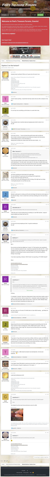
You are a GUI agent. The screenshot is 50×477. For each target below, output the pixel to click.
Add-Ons (27, 474)
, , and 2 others (22, 129)
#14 (48, 322)
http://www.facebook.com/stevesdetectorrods (19, 264)
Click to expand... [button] (30, 290)
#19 (48, 394)
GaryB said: (14, 435)
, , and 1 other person (22, 303)
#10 (48, 221)
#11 (48, 234)
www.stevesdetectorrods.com (16, 263)
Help (30, 472)
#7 (48, 172)
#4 (48, 120)
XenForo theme (39, 474)
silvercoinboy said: (16, 207)
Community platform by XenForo (14, 474)
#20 (48, 432)
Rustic (24, 470)
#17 (48, 361)
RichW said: (14, 237)
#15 (48, 336)
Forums (4, 14)
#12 (48, 276)
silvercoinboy (5, 67)
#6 (48, 148)
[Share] (46, 72)
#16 (48, 349)
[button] (8, 15)
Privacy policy (26, 472)
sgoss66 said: (15, 279)
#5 (48, 133)
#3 (48, 108)
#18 (48, 373)
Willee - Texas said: (16, 151)
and (17, 368)
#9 (48, 204)
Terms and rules (19, 472)
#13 (48, 308)
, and (20, 103)
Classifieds (24, 14)
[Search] (48, 14)
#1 (48, 72)
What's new (14, 14)
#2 (48, 96)
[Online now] (5, 77)
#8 (48, 192)
